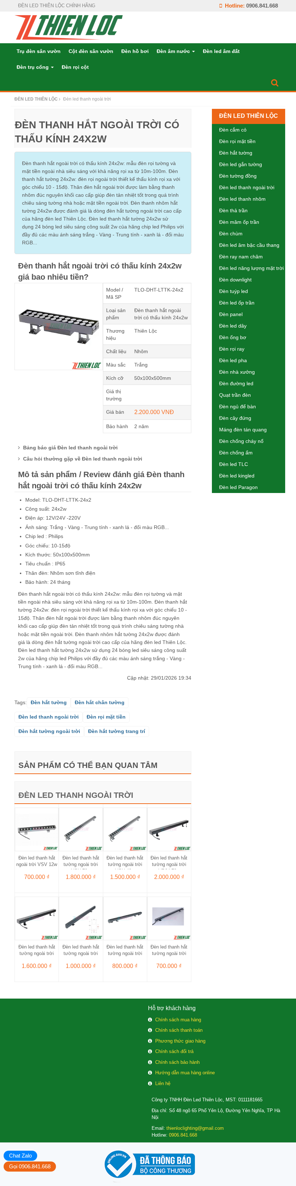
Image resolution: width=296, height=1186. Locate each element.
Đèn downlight (235, 280)
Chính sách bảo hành (177, 1062)
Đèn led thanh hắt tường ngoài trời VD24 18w (169, 953)
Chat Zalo (20, 1155)
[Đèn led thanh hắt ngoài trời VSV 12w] (36, 829)
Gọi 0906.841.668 (30, 1166)
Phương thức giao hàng (180, 1041)
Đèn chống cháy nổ (241, 441)
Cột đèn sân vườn (91, 51)
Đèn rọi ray (231, 349)
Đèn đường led (236, 383)
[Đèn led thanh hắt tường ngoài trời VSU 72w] (81, 829)
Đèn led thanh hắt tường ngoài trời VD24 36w (80, 953)
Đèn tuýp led (233, 291)
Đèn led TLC (233, 464)
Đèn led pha (233, 360)
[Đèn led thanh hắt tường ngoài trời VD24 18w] (169, 918)
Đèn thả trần (233, 210)
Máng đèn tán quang (243, 429)
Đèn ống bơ (232, 337)
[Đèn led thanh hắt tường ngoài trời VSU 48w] (125, 829)
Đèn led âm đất (221, 51)
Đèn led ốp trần (236, 303)
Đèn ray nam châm (241, 256)
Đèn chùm (231, 233)
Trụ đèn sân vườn (39, 51)
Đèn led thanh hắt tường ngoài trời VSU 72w (80, 864)
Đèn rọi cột (75, 67)
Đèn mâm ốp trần (239, 222)
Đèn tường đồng (238, 176)
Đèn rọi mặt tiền (237, 141)
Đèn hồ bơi (135, 51)
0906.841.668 (262, 6)
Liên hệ (162, 1083)
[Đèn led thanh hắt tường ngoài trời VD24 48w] (36, 918)
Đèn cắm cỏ (233, 130)
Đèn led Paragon (238, 487)
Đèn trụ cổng (33, 67)
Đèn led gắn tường (240, 164)
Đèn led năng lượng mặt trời (251, 268)
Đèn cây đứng (235, 418)
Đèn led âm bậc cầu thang (249, 245)
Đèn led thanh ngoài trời (75, 795)
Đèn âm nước (174, 51)
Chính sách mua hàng (178, 1019)
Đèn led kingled (236, 476)
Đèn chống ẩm (236, 453)
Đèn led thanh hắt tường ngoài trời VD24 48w (36, 953)
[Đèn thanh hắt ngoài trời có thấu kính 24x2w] (58, 326)
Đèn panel (231, 314)
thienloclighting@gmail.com (195, 1128)
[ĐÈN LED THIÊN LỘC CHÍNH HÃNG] (68, 27)
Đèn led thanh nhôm (242, 199)
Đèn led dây (233, 326)
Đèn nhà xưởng (237, 372)
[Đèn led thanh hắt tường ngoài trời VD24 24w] (125, 918)
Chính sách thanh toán (179, 1030)
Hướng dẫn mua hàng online (185, 1072)
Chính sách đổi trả (174, 1051)
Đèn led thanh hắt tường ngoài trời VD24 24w (124, 953)
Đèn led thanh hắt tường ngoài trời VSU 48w (124, 864)
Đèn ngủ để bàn (237, 406)
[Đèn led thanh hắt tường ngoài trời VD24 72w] (169, 829)
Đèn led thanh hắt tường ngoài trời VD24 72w (169, 864)
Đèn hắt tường (235, 153)
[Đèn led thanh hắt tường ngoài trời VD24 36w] (81, 918)
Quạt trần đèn (235, 395)
